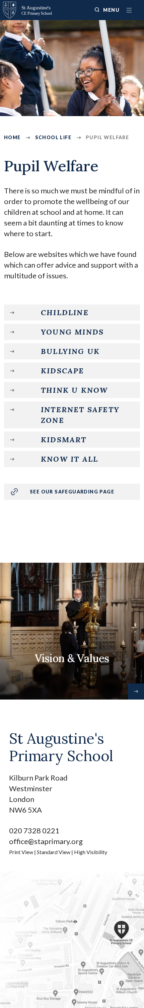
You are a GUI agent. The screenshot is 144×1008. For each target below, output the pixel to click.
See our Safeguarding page (72, 491)
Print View (21, 852)
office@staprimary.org (46, 841)
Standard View (53, 852)
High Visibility (90, 852)
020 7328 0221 (34, 830)
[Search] (97, 9)
